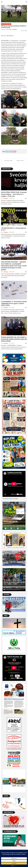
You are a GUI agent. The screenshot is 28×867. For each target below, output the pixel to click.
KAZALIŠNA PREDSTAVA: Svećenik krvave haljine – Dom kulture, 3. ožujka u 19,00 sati (13, 194)
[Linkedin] (13, 151)
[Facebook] (7, 151)
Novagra (15, 29)
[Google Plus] (11, 151)
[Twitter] (9, 151)
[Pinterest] (15, 151)
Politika (9, 24)
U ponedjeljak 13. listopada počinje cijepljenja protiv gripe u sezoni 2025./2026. (14, 303)
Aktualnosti (4, 24)
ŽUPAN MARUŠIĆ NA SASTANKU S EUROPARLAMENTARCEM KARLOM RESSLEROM (14, 339)
